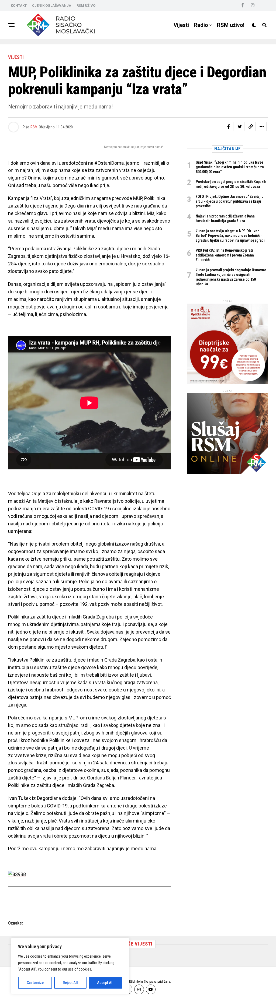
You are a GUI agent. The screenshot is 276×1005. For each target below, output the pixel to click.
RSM (33, 127)
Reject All (70, 983)
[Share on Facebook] (228, 126)
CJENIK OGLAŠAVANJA (51, 5)
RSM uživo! (230, 25)
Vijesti (181, 25)
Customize (35, 983)
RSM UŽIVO (86, 5)
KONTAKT (19, 5)
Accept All (105, 983)
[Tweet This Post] (239, 126)
